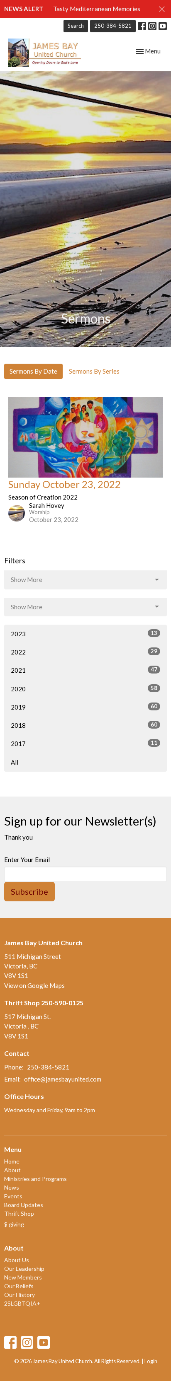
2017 (84, 743)
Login (150, 1361)
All (14, 762)
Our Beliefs (19, 1285)
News (11, 1187)
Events (13, 1196)
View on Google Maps (34, 985)
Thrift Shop (19, 1213)
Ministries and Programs (35, 1178)
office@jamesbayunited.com (62, 1079)
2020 (84, 689)
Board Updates (23, 1204)
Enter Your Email (27, 859)
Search (76, 25)
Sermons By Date (33, 371)
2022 (84, 652)
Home (12, 1161)
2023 (84, 633)
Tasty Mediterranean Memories (96, 8)
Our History (19, 1294)
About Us (16, 1259)
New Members (23, 1277)
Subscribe (29, 891)
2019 (84, 707)
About (12, 1169)
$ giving (14, 1224)
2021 (84, 670)
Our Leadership (24, 1268)
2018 (84, 725)
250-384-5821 (113, 25)
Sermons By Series (94, 371)
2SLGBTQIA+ (22, 1303)
